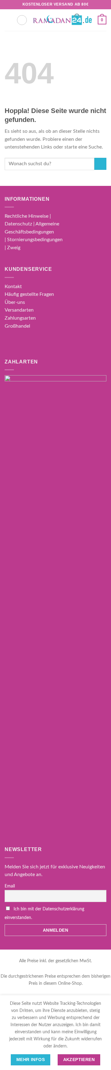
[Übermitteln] (100, 164)
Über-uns (15, 302)
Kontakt (13, 286)
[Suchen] (22, 20)
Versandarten (19, 310)
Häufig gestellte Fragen (29, 294)
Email (10, 886)
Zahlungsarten (20, 318)
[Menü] (8, 19)
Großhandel (17, 326)
